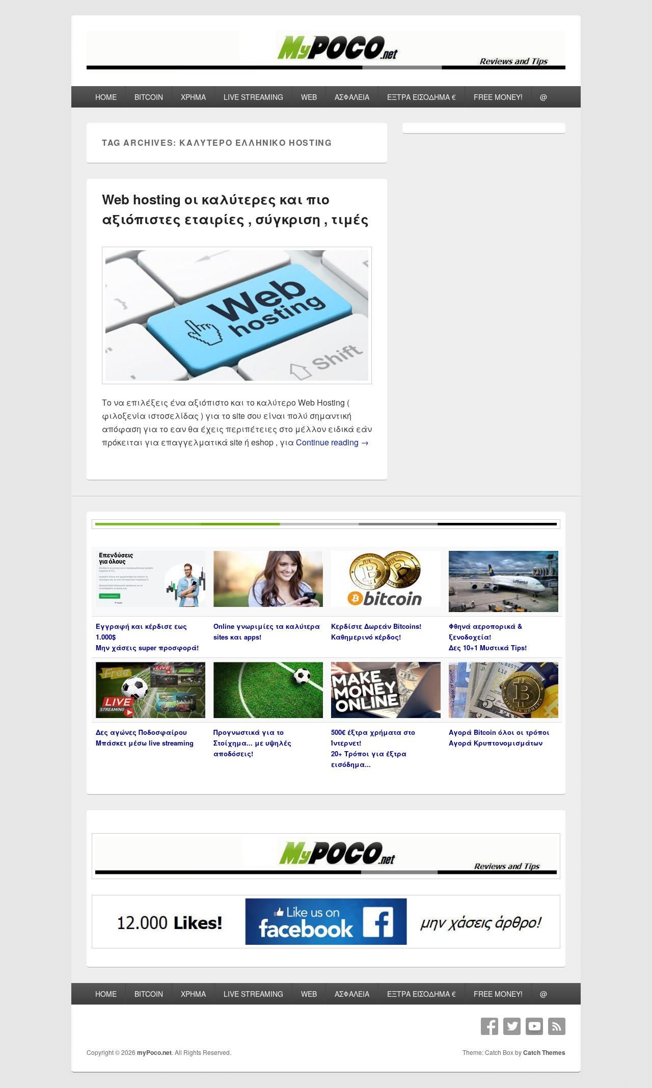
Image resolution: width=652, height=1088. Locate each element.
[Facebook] (489, 1026)
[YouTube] (534, 1026)
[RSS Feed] (556, 1026)
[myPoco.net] (326, 67)
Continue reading (332, 442)
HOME (106, 97)
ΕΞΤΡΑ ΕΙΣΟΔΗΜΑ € (421, 97)
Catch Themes (544, 1052)
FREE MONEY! (498, 97)
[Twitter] (512, 1026)
